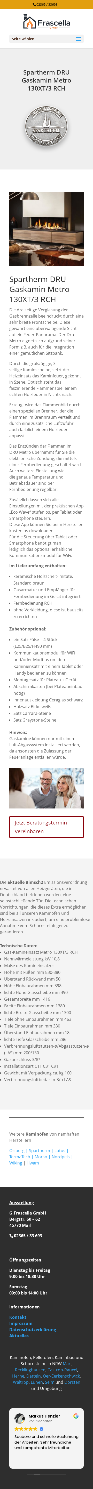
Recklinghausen (30, 1370)
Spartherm (39, 1150)
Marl (67, 1363)
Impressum (21, 1323)
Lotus (60, 1150)
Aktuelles (19, 1336)
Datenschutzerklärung (32, 1329)
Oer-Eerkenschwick (61, 1376)
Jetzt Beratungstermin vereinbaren (41, 827)
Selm (50, 1382)
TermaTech (19, 1157)
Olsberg (17, 1150)
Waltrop (21, 1382)
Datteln (33, 1376)
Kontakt (17, 1317)
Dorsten (72, 1382)
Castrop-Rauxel (62, 1370)
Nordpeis (61, 1157)
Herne (18, 1376)
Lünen (37, 1382)
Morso (41, 1157)
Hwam (33, 1163)
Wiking (15, 1163)
